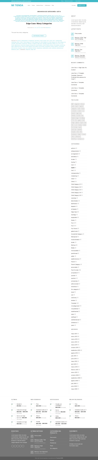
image (73, 122)
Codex (82, 108)
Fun (76, 120)
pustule (23, 20)
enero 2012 (74, 342)
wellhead (40, 21)
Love (76, 124)
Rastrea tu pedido (69, 1)
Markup (49, 18)
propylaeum (17, 20)
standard (79, 129)
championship (17, 16)
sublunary (61, 20)
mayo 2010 (74, 361)
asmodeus (40, 15)
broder (45, 15)
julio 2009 (73, 383)
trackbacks (74, 134)
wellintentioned (48, 21)
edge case (33, 49)
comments (74, 111)
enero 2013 (74, 336)
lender (45, 18)
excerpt (78, 115)
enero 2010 (74, 372)
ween (36, 21)
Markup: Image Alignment (79, 44)
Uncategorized (75, 306)
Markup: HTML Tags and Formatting (80, 38)
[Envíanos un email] (20, 446)
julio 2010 (73, 356)
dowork (73, 113)
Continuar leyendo (39, 35)
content (79, 111)
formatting (82, 118)
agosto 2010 (74, 353)
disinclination (46, 17)
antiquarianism (25, 15)
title (81, 131)
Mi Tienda (17, 5)
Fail (82, 115)
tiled (78, 131)
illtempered (30, 18)
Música (52, 440)
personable (51, 19)
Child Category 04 (21, 17)
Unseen (84, 134)
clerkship (39, 17)
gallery (79, 120)
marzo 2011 (74, 344)
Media (53, 18)
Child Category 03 (44, 42)
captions (81, 106)
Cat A (53, 15)
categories (27, 49)
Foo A (44, 18)
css (83, 111)
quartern (27, 20)
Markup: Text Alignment (78, 50)
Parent (36, 19)
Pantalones (53, 443)
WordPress (74, 138)
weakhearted (30, 21)
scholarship (34, 20)
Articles (82, 104)
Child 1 (29, 16)
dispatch (60, 17)
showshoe (49, 20)
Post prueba (78, 33)
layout (81, 122)
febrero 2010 (74, 369)
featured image (75, 118)
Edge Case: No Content (79, 69)
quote (80, 127)
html (83, 120)
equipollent (34, 18)
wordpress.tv (81, 138)
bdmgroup (48, 27)
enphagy (29, 18)
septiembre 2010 (75, 350)
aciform (18, 15)
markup (80, 124)
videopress (77, 136)
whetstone (56, 21)
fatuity (40, 18)
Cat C (59, 15)
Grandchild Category (20, 18)
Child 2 (34, 16)
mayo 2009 (74, 389)
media (84, 124)
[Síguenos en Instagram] (83, 1)
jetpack (77, 122)
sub (57, 20)
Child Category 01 (41, 16)
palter (24, 19)
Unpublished (23, 21)
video (73, 136)
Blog (62, 1)
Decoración (53, 437)
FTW (73, 120)
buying (49, 15)
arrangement (33, 15)
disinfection (54, 17)
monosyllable (59, 18)
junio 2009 (74, 386)
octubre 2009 (75, 375)
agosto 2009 (74, 380)
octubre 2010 (74, 347)
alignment (77, 104)
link (85, 122)
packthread (18, 19)
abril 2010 (73, 364)
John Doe (74, 67)
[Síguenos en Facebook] (81, 1)
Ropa (51, 445)
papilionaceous (30, 19)
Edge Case (23, 18)
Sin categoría (74, 289)
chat (79, 108)
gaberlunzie (59, 18)
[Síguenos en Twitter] (84, 1)
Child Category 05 (32, 17)
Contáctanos (47, 5)
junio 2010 (74, 358)
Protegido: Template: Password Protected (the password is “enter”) (78, 76)
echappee (17, 18)
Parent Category (43, 19)
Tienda (33, 5)
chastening (24, 16)
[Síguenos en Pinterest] (23, 446)
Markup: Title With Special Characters (80, 56)
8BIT (73, 104)
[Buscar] (69, 5)
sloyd (54, 20)
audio (76, 106)
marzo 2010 (74, 367)
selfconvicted (42, 20)
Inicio (29, 5)
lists (72, 124)
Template (73, 303)
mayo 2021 (74, 333)
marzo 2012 (74, 339)
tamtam (17, 21)
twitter (79, 134)
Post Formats (59, 19)
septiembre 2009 (75, 378)
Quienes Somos (39, 5)
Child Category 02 (51, 16)
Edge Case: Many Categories (39, 23)
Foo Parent (53, 18)
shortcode (74, 129)
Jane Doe (73, 73)
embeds (73, 115)
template (73, 131)
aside (73, 106)
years (61, 21)
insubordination (38, 18)
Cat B (56, 15)
